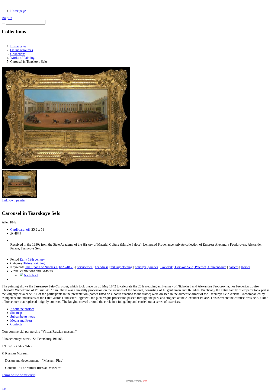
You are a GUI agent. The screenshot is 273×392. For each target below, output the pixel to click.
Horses (245, 267)
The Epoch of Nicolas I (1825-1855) (49, 267)
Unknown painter (13, 200)
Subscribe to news (22, 316)
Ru (4, 18)
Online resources (21, 50)
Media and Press (21, 320)
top (4, 388)
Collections (17, 54)
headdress (101, 267)
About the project (22, 309)
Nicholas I (31, 275)
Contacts (16, 324)
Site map (16, 313)
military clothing (121, 267)
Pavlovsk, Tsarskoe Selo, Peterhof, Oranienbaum (193, 267)
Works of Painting (22, 58)
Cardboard (17, 229)
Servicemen (85, 267)
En (10, 18)
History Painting (34, 263)
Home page (18, 11)
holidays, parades (146, 267)
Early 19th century (32, 259)
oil (28, 229)
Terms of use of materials (18, 375)
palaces (233, 267)
